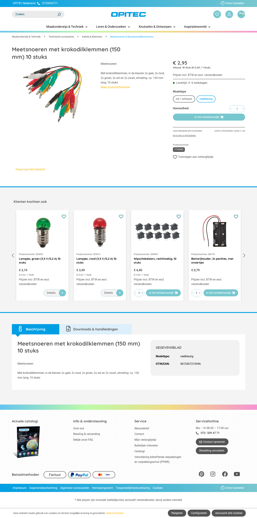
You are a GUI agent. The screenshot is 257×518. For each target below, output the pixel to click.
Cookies (158, 488)
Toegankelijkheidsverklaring (133, 488)
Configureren (199, 513)
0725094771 (50, 3)
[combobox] (35, 14)
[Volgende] (244, 255)
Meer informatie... (116, 513)
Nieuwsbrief (141, 428)
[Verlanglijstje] (217, 14)
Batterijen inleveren (146, 445)
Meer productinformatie (115, 87)
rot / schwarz (184, 99)
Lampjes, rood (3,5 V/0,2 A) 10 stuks (96, 260)
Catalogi (139, 451)
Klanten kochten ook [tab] (30, 201)
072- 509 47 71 (210, 433)
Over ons (78, 428)
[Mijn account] (229, 14)
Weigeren (177, 513)
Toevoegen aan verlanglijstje (195, 156)
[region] (52, 93)
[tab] (35, 329)
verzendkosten (145, 500)
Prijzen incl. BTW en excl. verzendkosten (197, 75)
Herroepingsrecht (102, 488)
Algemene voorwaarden (74, 488)
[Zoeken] (59, 14)
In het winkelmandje (207, 117)
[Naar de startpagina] (128, 14)
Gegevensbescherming (43, 488)
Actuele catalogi (25, 421)
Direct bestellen (234, 3)
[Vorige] (12, 255)
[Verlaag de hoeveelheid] (231, 108)
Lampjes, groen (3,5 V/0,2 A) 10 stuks (39, 260)
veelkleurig (206, 99)
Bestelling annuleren (211, 450)
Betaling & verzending (184, 136)
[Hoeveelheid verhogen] (243, 108)
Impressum (20, 488)
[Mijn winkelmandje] (241, 14)
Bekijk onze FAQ (83, 439)
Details (51, 292)
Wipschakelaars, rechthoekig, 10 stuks (155, 260)
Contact (139, 434)
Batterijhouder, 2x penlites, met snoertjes (212, 260)
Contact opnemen (214, 441)
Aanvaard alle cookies (228, 513)
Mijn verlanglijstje (145, 439)
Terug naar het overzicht (30, 169)
